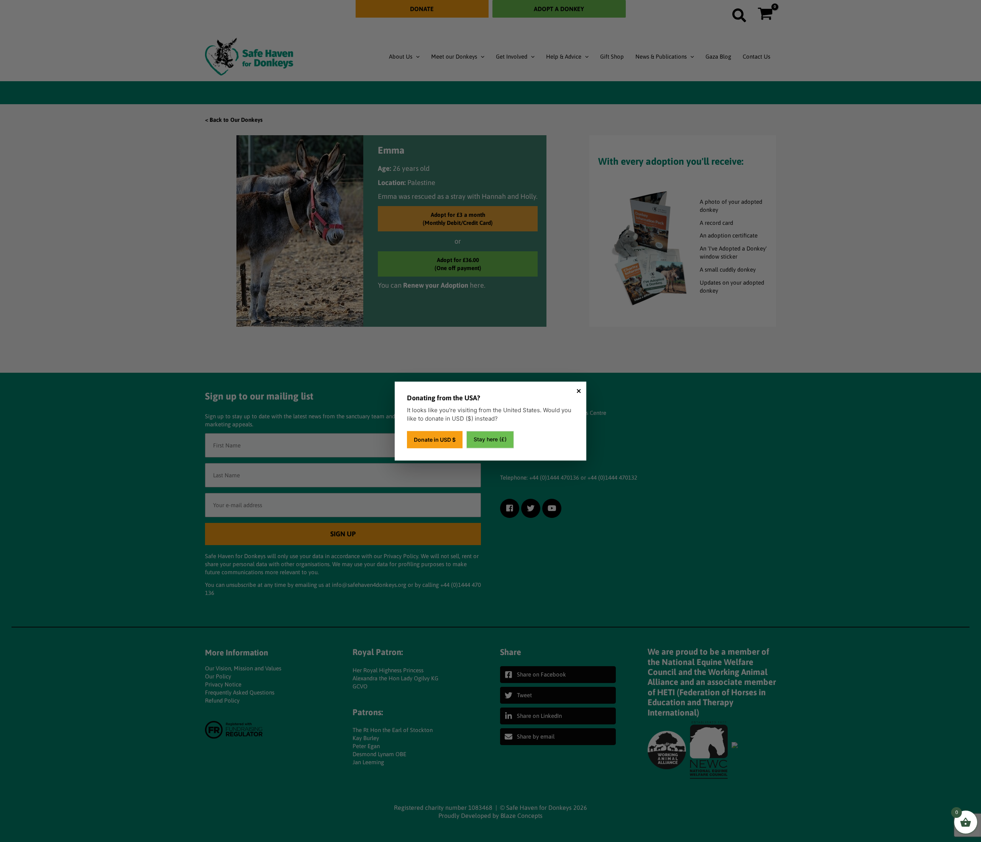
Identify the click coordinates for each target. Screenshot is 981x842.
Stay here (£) (490, 439)
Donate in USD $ (435, 439)
